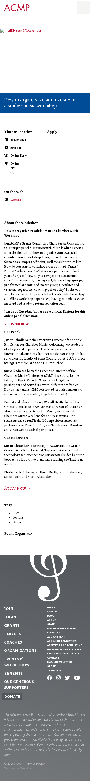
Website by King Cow (18, 768)
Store (51, 666)
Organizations (20, 650)
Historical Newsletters (64, 649)
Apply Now (15, 488)
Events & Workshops (16, 661)
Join (8, 608)
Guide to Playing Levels (63, 653)
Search (52, 611)
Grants (12, 625)
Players (12, 633)
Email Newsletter (59, 661)
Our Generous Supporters (19, 684)
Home (51, 607)
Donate (12, 696)
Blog (50, 615)
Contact (53, 657)
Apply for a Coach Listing (64, 645)
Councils (53, 632)
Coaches (13, 642)
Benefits (13, 673)
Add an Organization (62, 640)
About (51, 619)
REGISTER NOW (16, 324)
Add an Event (56, 636)
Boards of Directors (62, 628)
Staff (50, 624)
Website (16, 199)
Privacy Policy (34, 763)
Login (10, 616)
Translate (54, 670)
